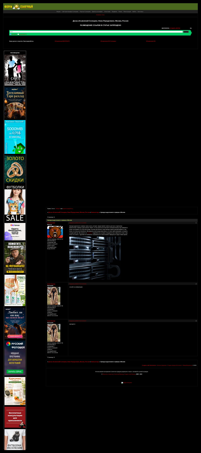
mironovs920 (51, 223)
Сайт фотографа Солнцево (70, 11)
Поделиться (72, 222)
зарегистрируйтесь (68, 208)
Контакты (140, 11)
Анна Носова (51, 284)
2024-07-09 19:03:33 (81, 284)
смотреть (89, 233)
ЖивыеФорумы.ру (187, 365)
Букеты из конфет (97, 11)
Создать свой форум (129, 374)
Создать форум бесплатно (174, 365)
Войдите (58, 208)
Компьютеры (95, 212)
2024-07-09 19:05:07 (81, 321)
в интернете (23, 34)
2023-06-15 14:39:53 (81, 222)
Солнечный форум (119, 374)
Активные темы (100, 14)
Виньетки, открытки (108, 374)
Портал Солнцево (85, 11)
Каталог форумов (161, 365)
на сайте (14, 34)
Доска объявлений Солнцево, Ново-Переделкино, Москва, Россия (69, 212)
